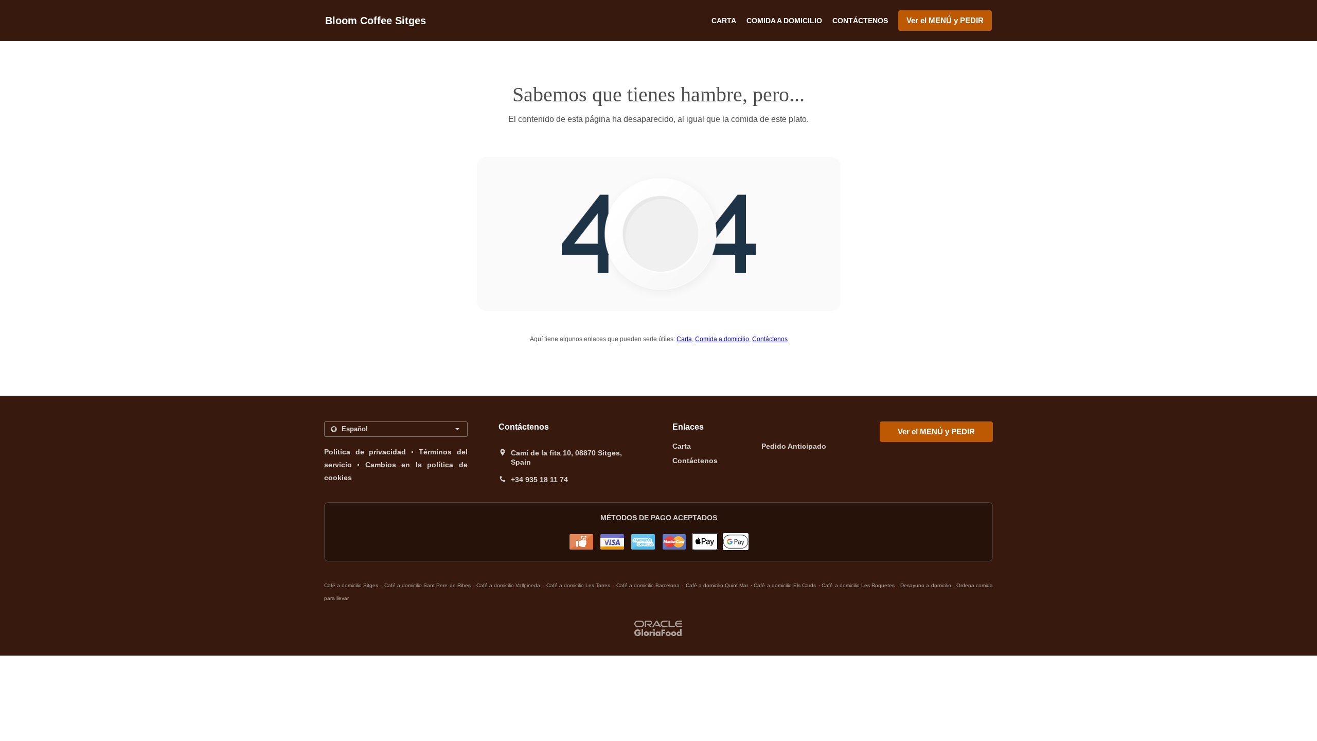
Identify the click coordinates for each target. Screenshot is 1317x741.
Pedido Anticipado (793, 446)
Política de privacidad (365, 452)
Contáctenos (860, 20)
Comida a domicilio (784, 20)
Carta (723, 20)
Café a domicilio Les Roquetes (858, 585)
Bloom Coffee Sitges (375, 20)
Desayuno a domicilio (926, 585)
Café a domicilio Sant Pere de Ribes (427, 585)
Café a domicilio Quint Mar (717, 585)
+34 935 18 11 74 (539, 479)
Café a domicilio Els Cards (785, 585)
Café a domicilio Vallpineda (508, 585)
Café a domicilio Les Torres (578, 585)
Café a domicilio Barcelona (648, 585)
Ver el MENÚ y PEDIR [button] (945, 20)
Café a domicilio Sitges (351, 585)
